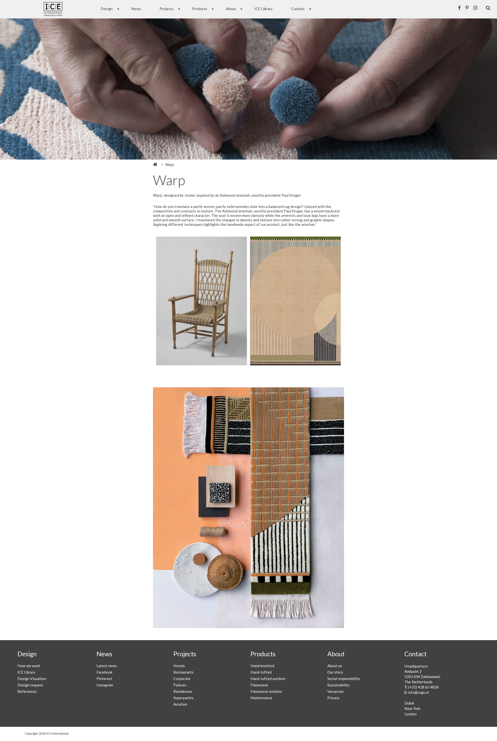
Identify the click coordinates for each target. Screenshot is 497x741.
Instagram (104, 685)
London (410, 714)
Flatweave (259, 685)
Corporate (181, 678)
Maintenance (261, 698)
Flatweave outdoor (266, 691)
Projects (167, 8)
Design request (30, 685)
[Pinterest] (467, 7)
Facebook (104, 672)
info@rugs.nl (418, 692)
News (136, 8)
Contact (298, 8)
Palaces (179, 685)
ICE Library (264, 8)
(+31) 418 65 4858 (423, 687)
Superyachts (183, 698)
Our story (335, 672)
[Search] (488, 7)
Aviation (180, 704)
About (231, 8)
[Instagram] (475, 7)
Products (199, 8)
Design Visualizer (31, 678)
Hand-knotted (262, 665)
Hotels (179, 665)
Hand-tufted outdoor (268, 678)
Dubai (409, 703)
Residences (182, 691)
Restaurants (183, 672)
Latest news (106, 665)
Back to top (487, 733)
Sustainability (338, 685)
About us (334, 665)
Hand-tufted (261, 672)
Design (107, 8)
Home (155, 164)
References (27, 691)
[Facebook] (459, 7)
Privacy (333, 698)
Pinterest (104, 678)
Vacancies (335, 691)
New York (412, 708)
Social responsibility (343, 678)
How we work (28, 665)
